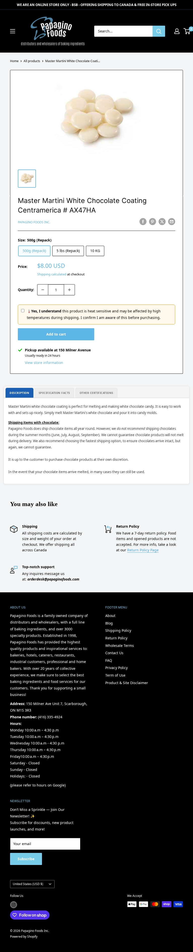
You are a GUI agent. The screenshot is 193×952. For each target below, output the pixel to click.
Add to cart (56, 334)
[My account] (176, 31)
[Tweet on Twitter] (162, 221)
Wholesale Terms (119, 645)
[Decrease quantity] (42, 289)
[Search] (159, 31)
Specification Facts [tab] (54, 393)
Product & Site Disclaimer (126, 682)
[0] (187, 31)
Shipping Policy (118, 630)
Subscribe (26, 858)
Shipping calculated (51, 274)
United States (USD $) (28, 884)
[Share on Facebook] (143, 221)
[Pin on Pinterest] (152, 221)
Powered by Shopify (23, 936)
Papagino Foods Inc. (34, 222)
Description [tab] (19, 393)
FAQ (108, 660)
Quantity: (26, 289)
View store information (44, 362)
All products (32, 61)
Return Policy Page (143, 550)
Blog (109, 623)
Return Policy (116, 638)
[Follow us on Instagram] (13, 904)
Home (14, 61)
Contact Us (114, 652)
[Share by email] (171, 221)
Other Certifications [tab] (97, 393)
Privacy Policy (116, 667)
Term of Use (115, 675)
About (110, 615)
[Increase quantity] (69, 289)
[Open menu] (12, 31)
